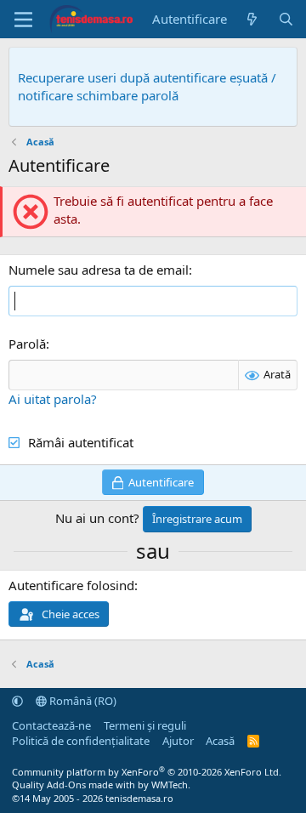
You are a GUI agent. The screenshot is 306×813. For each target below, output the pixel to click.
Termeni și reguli (145, 725)
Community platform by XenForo (146, 771)
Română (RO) (81, 700)
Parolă (27, 343)
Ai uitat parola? (52, 398)
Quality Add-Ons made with (75, 784)
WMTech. (170, 784)
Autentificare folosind (71, 585)
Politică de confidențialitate (81, 740)
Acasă (220, 740)
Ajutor (178, 740)
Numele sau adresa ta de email (98, 269)
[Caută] (286, 19)
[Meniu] (23, 20)
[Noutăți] (252, 19)
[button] (17, 700)
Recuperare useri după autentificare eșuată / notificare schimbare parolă (147, 86)
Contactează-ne (51, 725)
